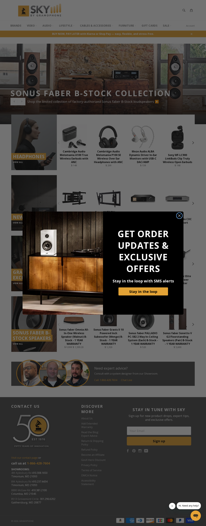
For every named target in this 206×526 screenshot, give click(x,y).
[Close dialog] (179, 215)
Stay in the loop (143, 291)
